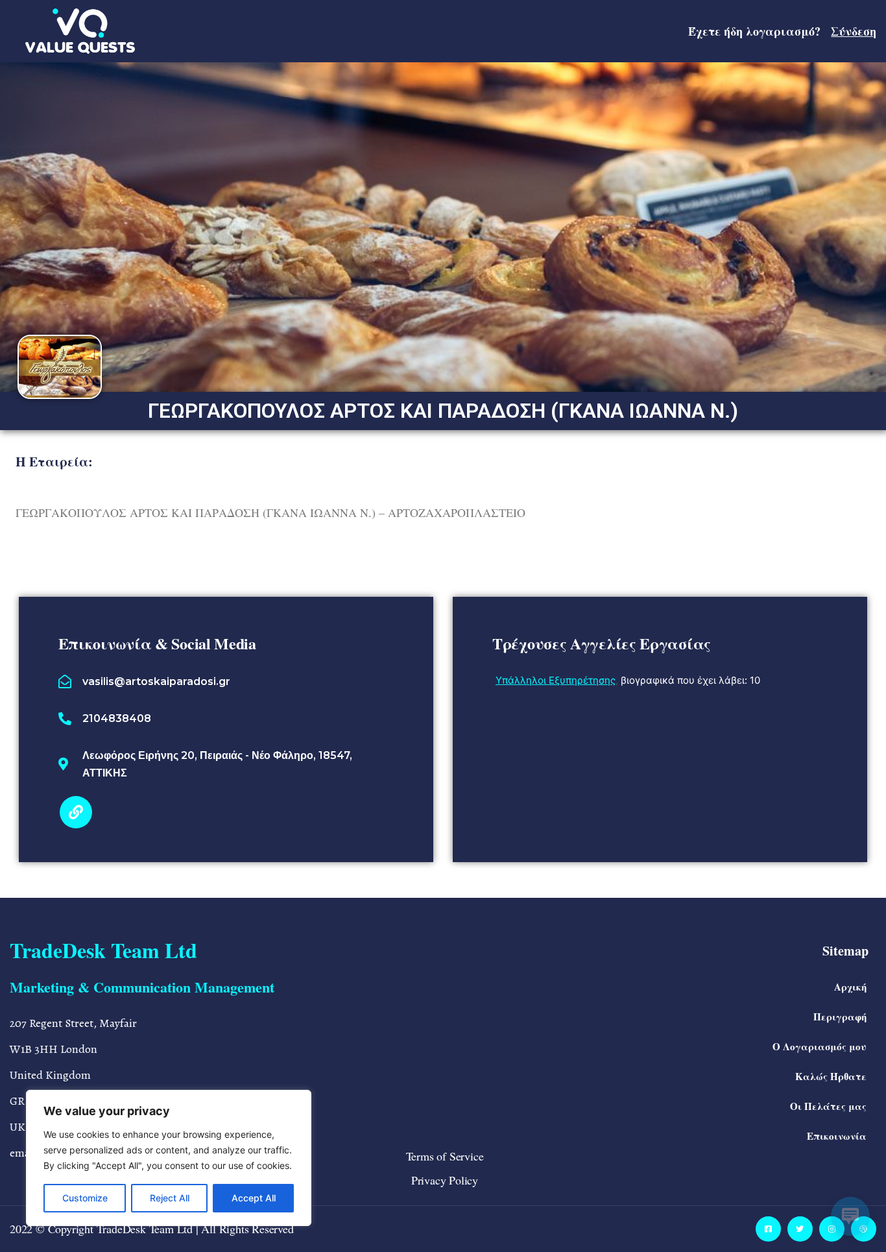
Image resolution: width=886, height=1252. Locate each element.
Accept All (254, 1197)
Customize (85, 1197)
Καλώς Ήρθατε (831, 1076)
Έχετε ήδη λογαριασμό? (782, 31)
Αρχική (850, 987)
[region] (168, 1158)
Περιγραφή (840, 1016)
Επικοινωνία (837, 1136)
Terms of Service (445, 1156)
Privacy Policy (444, 1180)
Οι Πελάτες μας (828, 1106)
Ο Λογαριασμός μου (819, 1046)
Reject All (169, 1197)
